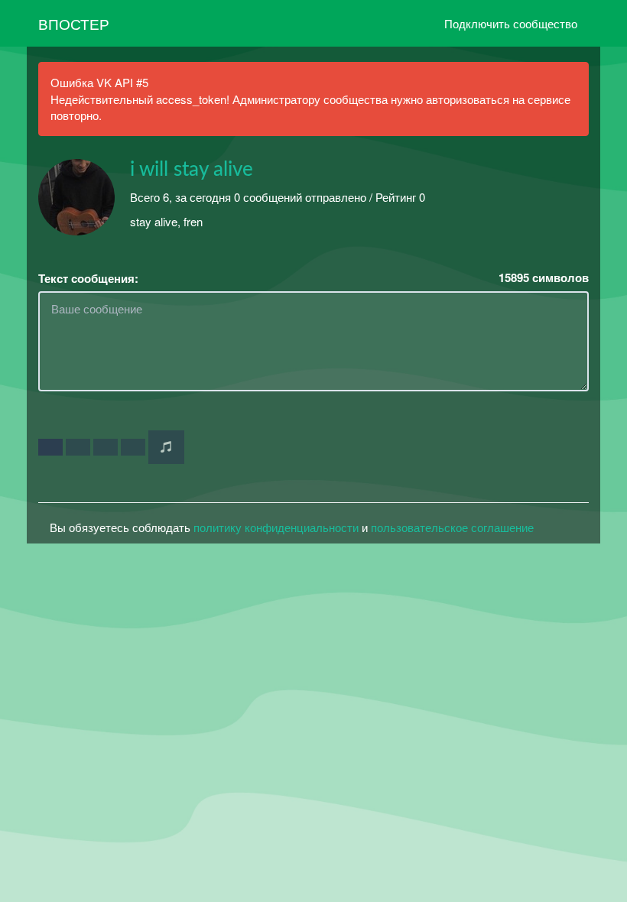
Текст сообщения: (88, 279)
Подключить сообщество (510, 23)
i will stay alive (191, 170)
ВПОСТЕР (73, 23)
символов (544, 278)
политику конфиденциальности (276, 527)
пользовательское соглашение (452, 527)
